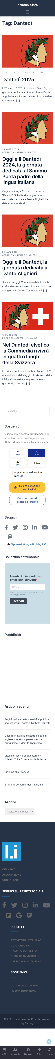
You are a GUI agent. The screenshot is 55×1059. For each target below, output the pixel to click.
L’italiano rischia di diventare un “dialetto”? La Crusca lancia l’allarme (25, 757)
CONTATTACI (10, 879)
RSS (44, 544)
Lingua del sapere (26, 255)
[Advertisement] (27, 667)
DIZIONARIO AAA (21, 945)
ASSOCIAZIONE (11, 874)
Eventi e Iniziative (33, 73)
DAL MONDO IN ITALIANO (26, 961)
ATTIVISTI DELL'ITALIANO (26, 940)
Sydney (29, 1023)
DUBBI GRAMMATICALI (24, 956)
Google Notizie (31, 544)
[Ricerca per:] (27, 410)
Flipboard (16, 544)
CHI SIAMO (8, 869)
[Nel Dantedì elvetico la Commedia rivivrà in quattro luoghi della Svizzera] (27, 315)
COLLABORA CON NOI (24, 985)
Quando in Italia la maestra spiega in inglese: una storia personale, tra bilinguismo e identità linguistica (26, 739)
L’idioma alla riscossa (17, 771)
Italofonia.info (27, 5)
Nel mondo (31, 338)
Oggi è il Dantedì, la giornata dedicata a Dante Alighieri (24, 268)
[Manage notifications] (49, 1041)
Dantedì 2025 (18, 79)
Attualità (8, 152)
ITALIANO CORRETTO (24, 950)
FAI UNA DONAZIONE (23, 990)
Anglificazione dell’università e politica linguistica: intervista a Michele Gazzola (27, 721)
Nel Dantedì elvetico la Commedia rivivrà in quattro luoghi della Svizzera (25, 353)
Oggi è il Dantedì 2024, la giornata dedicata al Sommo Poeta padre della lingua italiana (24, 170)
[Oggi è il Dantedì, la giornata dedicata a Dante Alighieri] (27, 230)
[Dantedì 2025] (27, 51)
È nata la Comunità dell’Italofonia (24, 784)
